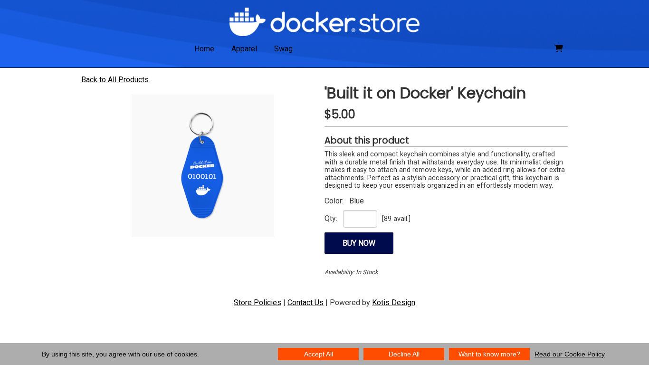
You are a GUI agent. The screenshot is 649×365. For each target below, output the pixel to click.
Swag (283, 48)
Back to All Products (115, 79)
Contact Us (305, 302)
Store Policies (257, 302)
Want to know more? (489, 354)
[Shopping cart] (558, 48)
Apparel (244, 48)
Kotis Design (393, 302)
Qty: (330, 218)
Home (204, 48)
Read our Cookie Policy (569, 354)
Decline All (404, 354)
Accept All (318, 354)
